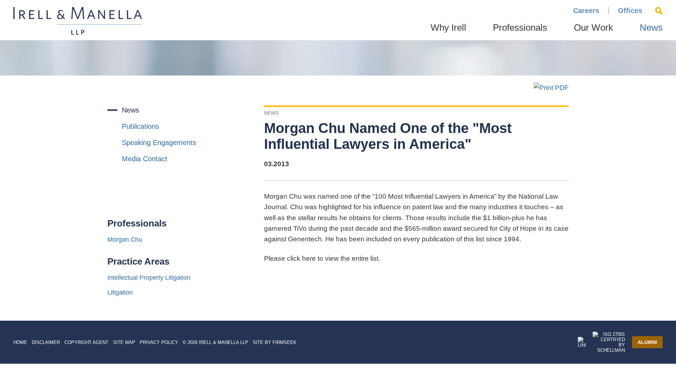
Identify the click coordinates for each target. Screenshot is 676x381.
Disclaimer (46, 342)
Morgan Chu (124, 239)
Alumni (647, 342)
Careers (586, 10)
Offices (630, 10)
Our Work (593, 27)
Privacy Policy (159, 342)
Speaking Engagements (159, 142)
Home (20, 342)
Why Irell (448, 27)
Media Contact (144, 159)
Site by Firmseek (274, 342)
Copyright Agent (86, 342)
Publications (140, 126)
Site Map (124, 342)
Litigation (120, 292)
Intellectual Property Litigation (148, 277)
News (651, 27)
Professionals (520, 27)
